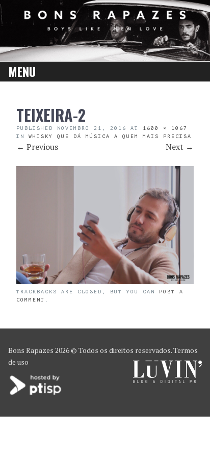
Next (180, 146)
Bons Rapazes (31, 350)
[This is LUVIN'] (167, 380)
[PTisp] (36, 394)
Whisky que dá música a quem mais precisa (110, 136)
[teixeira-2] (105, 281)
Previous (37, 146)
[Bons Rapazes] (105, 27)
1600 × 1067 (165, 128)
